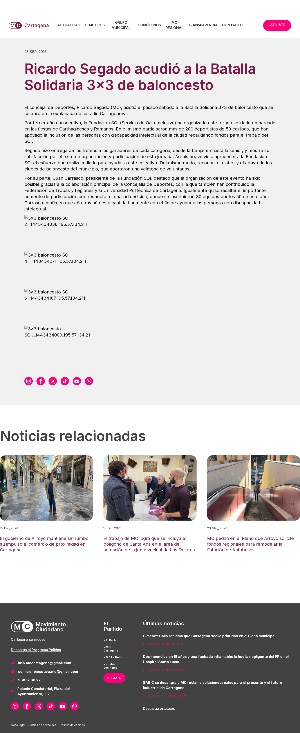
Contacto (232, 25)
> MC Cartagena (110, 648)
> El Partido (111, 640)
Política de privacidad (42, 725)
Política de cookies (72, 725)
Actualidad (68, 25)
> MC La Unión (113, 657)
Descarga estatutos (159, 708)
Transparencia (203, 25)
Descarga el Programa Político (36, 650)
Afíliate (277, 25)
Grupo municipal (121, 25)
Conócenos (149, 25)
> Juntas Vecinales (110, 665)
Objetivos (95, 25)
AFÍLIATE (114, 677)
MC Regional (174, 25)
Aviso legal (18, 725)
